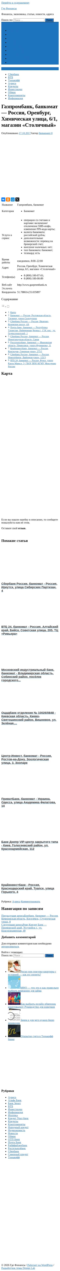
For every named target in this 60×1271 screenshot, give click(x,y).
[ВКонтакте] (3, 199)
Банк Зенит (14, 1103)
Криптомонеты (18, 58)
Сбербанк (15, 30)
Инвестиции (17, 50)
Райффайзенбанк (17, 1145)
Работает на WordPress (40, 1265)
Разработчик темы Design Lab (18, 1268)
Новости (13, 1133)
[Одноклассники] (8, 199)
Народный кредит (18, 1127)
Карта (13, 312)
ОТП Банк (14, 1139)
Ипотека (13, 1115)
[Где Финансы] (3, 23)
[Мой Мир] (13, 199)
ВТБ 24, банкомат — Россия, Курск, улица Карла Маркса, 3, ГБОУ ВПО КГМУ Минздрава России (32, 363)
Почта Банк (14, 1142)
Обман (14, 54)
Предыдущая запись (29, 918)
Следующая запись (24, 927)
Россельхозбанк (17, 1148)
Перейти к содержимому (15, 2)
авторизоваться (10, 946)
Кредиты (15, 46)
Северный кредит (18, 1154)
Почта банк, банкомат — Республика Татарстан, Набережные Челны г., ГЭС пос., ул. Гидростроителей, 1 (32, 330)
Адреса (14, 42)
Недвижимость (16, 1130)
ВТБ (12, 34)
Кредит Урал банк (18, 1118)
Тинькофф (16, 38)
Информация (17, 62)
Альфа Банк (15, 1100)
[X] (17, 199)
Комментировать (30, 901)
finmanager (44, 133)
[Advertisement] (30, 166)
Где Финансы (9, 8)
